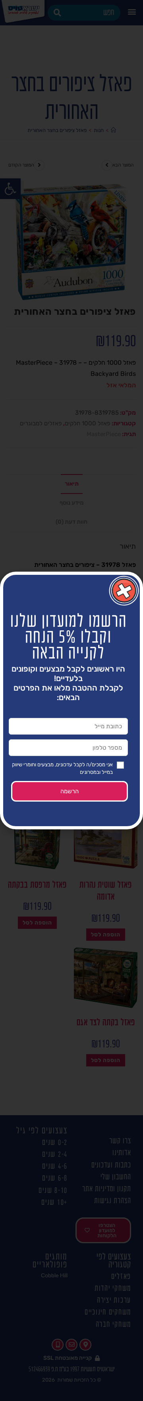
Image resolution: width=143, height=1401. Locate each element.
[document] (71, 700)
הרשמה (69, 791)
